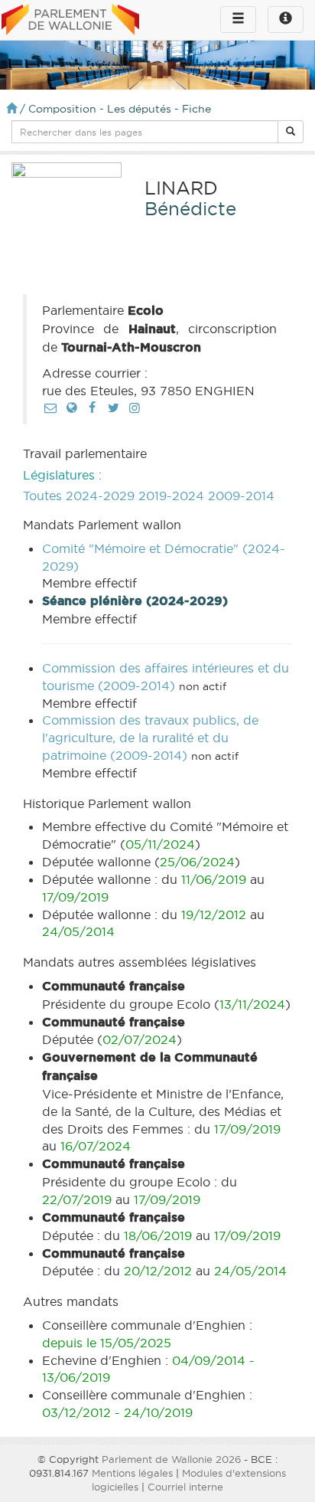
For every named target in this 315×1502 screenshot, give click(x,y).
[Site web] (71, 407)
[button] (291, 131)
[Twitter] (113, 407)
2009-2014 (241, 495)
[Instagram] (134, 407)
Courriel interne (185, 1487)
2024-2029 (100, 495)
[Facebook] (92, 407)
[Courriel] (50, 407)
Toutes (42, 495)
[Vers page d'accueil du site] (70, 21)
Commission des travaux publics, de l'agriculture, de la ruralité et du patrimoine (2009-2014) (150, 737)
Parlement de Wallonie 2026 (171, 1459)
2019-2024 (171, 495)
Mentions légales (132, 1473)
